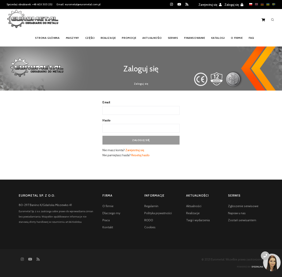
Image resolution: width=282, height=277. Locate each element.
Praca (106, 220)
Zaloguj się (231, 5)
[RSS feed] (187, 4)
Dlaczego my (111, 213)
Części (90, 37)
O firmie (237, 37)
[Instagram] (171, 4)
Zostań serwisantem (242, 220)
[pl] (249, 4)
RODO (148, 220)
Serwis (173, 37)
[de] (261, 4)
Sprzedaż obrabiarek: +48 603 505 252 (29, 4)
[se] (272, 4)
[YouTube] (179, 4)
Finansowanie (194, 37)
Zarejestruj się (208, 5)
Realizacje (108, 37)
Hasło (106, 120)
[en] (255, 4)
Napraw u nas (237, 213)
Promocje (129, 37)
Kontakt (107, 227)
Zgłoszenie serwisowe (243, 206)
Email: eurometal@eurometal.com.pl (78, 4)
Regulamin (151, 206)
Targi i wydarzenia (198, 220)
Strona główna (47, 37)
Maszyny (72, 37)
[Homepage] (33, 22)
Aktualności (152, 37)
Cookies (150, 227)
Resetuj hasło (140, 155)
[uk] (267, 4)
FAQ (251, 37)
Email (106, 102)
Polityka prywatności (158, 213)
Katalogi (218, 37)
